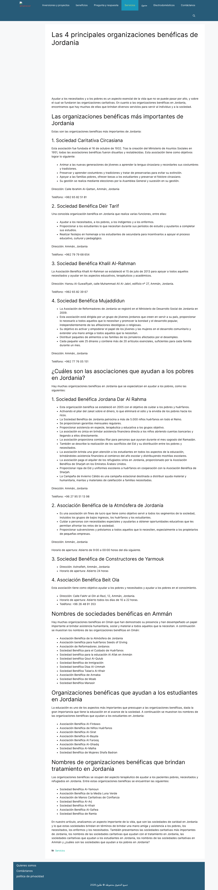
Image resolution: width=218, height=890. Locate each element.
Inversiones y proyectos (55, 5)
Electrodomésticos (164, 5)
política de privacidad (30, 876)
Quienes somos (26, 865)
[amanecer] (25, 5)
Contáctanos (188, 5)
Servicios (130, 5)
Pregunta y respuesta (106, 5)
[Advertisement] (125, 74)
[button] (194, 16)
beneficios (82, 5)
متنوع (144, 5)
